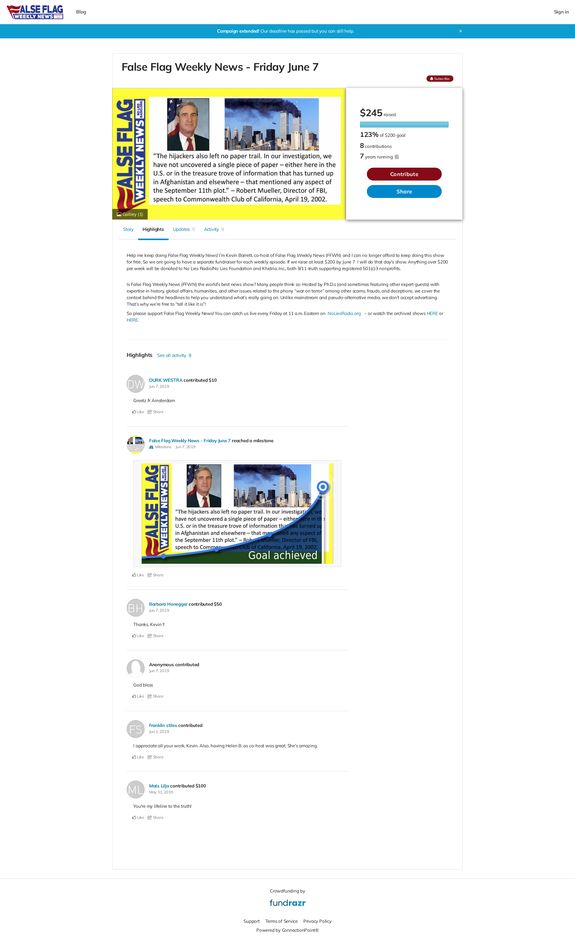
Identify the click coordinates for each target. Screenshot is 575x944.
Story (128, 229)
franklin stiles (163, 725)
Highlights (153, 229)
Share (404, 191)
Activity (214, 229)
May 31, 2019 (161, 792)
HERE (432, 313)
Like (140, 411)
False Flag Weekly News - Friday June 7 (190, 440)
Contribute (404, 174)
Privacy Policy (317, 921)
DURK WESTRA (166, 380)
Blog (81, 12)
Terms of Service (281, 921)
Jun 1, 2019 (159, 731)
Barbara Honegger (168, 604)
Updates (184, 229)
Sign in (561, 12)
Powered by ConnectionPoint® (287, 930)
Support (251, 921)
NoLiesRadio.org (344, 313)
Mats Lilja (159, 786)
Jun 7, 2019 (159, 386)
